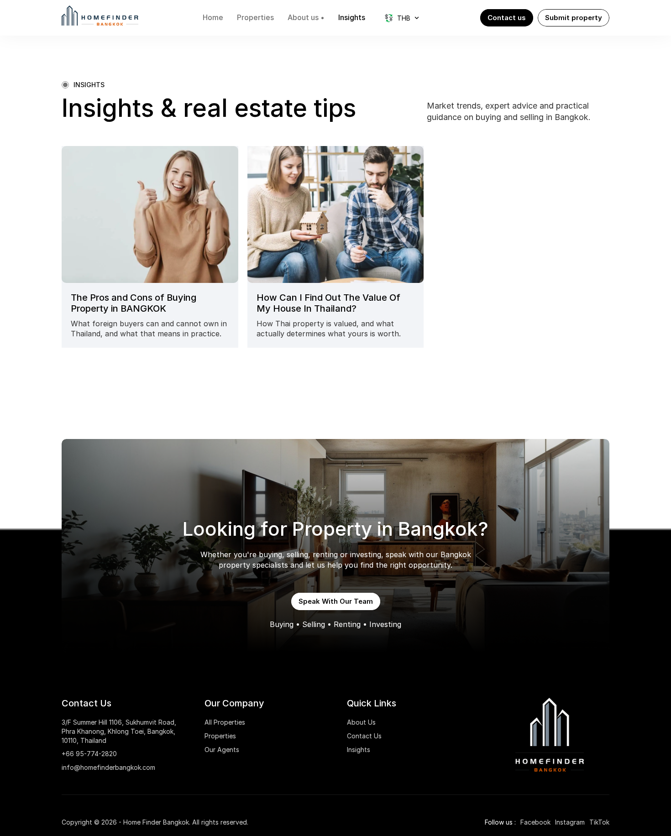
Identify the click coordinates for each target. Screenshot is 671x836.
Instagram (570, 822)
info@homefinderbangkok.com (108, 767)
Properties (220, 736)
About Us (361, 722)
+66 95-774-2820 (89, 754)
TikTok (599, 822)
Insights (358, 749)
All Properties (224, 722)
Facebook (535, 822)
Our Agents (221, 749)
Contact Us (364, 736)
